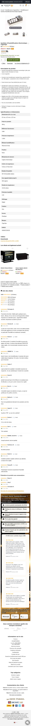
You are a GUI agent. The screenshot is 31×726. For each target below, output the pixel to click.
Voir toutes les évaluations (16, 694)
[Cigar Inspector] (24, 616)
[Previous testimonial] (3, 571)
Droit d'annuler (15, 660)
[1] (3, 46)
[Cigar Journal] (15, 616)
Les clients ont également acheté (23, 63)
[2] (4, 46)
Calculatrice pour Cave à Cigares (15, 666)
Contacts (15, 639)
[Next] (29, 63)
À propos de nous (15, 654)
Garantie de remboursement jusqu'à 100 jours (15, 656)
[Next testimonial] (28, 571)
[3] (5, 46)
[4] (7, 46)
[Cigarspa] (7, 35)
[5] (8, 46)
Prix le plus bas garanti (11, 519)
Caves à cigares (25, 284)
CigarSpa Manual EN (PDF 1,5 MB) (10, 240)
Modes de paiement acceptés (15, 662)
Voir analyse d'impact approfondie (15, 719)
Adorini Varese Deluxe (6, 268)
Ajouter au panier (13, 60)
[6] (5, 270)
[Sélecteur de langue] (15, 722)
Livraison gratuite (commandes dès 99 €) (16, 505)
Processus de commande (15, 648)
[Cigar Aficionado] (6, 616)
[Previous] (1, 63)
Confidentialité (15, 652)
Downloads (10, 63)
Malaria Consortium (15, 713)
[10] (8, 270)
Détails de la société (15, 664)
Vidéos (3, 63)
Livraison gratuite (13, 1)
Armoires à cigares (15, 284)
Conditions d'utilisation (15, 650)
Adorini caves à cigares (7, 286)
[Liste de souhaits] (29, 6)
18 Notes (12, 46)
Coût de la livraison (15, 646)
